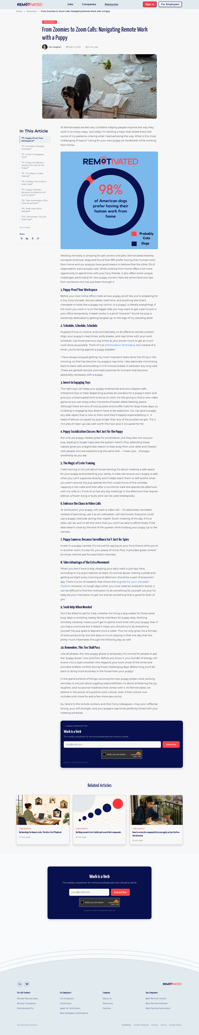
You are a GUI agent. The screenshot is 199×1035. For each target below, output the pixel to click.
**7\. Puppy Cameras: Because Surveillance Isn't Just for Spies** (33, 192)
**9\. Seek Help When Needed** (31, 210)
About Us (107, 998)
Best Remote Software (157, 1003)
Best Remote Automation (158, 1008)
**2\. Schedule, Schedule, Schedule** (33, 147)
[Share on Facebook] (32, 238)
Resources (111, 4)
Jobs (70, 4)
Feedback (126, 1025)
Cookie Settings (141, 1025)
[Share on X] (21, 238)
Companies (89, 4)
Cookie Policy (175, 1025)
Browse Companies (26, 1003)
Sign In (149, 4)
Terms (164, 1025)
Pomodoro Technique (121, 345)
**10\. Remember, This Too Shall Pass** (33, 218)
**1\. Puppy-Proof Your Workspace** (32, 139)
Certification (65, 1003)
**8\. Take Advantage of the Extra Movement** (34, 201)
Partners (107, 1008)
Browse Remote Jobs (27, 998)
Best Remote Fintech (156, 998)
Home (19, 11)
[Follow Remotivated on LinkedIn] (20, 984)
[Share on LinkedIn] (27, 238)
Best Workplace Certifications (74, 1013)
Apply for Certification (70, 1008)
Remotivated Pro (25, 1008)
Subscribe (171, 744)
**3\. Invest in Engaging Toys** (32, 155)
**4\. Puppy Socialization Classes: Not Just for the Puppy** (32, 165)
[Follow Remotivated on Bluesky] (27, 984)
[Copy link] (38, 238)
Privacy (154, 1025)
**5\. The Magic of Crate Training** (32, 174)
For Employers (170, 4)
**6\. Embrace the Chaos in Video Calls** (33, 182)
